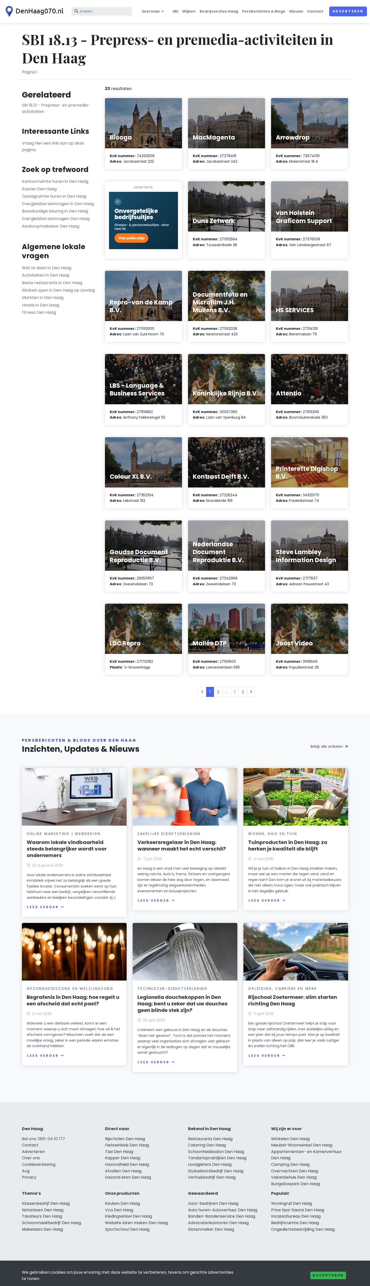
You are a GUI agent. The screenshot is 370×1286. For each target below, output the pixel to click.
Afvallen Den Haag (123, 1171)
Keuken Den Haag (122, 1203)
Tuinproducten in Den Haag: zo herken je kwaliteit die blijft (287, 845)
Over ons (31, 1158)
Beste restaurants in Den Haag (52, 283)
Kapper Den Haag (122, 1158)
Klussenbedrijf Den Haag (46, 1203)
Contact (315, 11)
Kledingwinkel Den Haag (128, 1216)
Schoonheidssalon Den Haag (216, 1152)
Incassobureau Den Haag (296, 1216)
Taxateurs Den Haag (42, 1216)
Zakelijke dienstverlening (169, 833)
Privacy (29, 1177)
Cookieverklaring (38, 1164)
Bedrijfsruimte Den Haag (295, 1223)
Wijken (189, 11)
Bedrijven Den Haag (219, 11)
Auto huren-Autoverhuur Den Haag (222, 1210)
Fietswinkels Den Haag (127, 1145)
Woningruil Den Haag (291, 1203)
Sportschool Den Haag (127, 1229)
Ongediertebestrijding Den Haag (303, 1229)
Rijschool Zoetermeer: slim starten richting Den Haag (292, 1000)
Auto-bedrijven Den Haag (213, 1203)
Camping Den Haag (290, 1164)
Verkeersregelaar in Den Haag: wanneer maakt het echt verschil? (181, 845)
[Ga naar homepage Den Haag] (33, 11)
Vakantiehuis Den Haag (294, 1177)
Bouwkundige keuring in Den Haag (55, 211)
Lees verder (43, 907)
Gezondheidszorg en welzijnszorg (70, 988)
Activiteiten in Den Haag (45, 275)
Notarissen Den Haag (42, 1210)
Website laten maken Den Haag (136, 1223)
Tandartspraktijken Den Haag (217, 1158)
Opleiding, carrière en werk (282, 988)
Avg (25, 1171)
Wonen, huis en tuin (272, 833)
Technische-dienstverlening (172, 988)
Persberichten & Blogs (263, 11)
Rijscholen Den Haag (125, 1139)
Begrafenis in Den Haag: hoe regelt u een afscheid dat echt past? (73, 1000)
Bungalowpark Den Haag (295, 1184)
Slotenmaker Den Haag (211, 1229)
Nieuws (296, 11)
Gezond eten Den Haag (128, 1177)
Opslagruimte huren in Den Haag (54, 196)
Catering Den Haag (207, 1145)
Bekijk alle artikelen (327, 746)
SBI (175, 11)
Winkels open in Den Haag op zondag (58, 290)
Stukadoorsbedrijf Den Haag (215, 1171)
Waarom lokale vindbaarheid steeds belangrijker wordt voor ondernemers (67, 849)
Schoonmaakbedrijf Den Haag (51, 1223)
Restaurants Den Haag (210, 1139)
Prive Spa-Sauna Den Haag (297, 1210)
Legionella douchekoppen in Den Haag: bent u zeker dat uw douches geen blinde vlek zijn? (182, 1004)
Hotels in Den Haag (40, 305)
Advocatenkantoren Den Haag (218, 1223)
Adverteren (348, 11)
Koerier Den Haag (39, 189)
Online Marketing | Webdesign (63, 833)
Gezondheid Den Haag (127, 1164)
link (55, 143)
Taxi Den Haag (119, 1152)
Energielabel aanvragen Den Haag (56, 218)
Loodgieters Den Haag (210, 1164)
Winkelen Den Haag (290, 1139)
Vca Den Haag (119, 1210)
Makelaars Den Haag (42, 1229)
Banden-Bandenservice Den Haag (221, 1216)
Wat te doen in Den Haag (46, 268)
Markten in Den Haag (42, 297)
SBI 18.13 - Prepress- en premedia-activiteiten (56, 108)
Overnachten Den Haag (294, 1171)
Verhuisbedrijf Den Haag (212, 1177)
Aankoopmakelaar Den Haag (50, 226)
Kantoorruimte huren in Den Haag (55, 181)
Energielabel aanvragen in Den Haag (58, 204)
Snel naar (151, 11)
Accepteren (328, 1275)
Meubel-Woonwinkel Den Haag (301, 1145)
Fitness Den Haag (39, 312)
